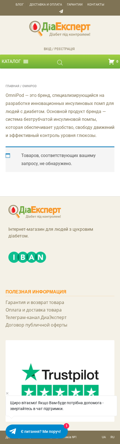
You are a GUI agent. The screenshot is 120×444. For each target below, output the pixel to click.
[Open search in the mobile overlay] (60, 63)
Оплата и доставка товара (34, 310)
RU (112, 437)
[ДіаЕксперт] (60, 28)
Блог (20, 4)
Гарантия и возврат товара (35, 302)
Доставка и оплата (46, 4)
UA (104, 437)
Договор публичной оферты (36, 325)
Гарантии (75, 4)
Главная (12, 86)
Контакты (95, 4)
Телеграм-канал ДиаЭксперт (36, 317)
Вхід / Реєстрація (59, 49)
